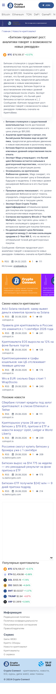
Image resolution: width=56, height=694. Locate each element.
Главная (6, 31)
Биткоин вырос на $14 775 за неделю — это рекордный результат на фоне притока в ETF (27, 466)
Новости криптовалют (24, 31)
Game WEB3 (10, 639)
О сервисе (9, 654)
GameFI (46, 14)
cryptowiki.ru (20, 266)
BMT (10, 590)
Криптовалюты (12, 650)
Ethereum (18, 14)
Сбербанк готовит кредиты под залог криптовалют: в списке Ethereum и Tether (27, 406)
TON (29, 14)
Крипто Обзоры (12, 643)
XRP (10, 601)
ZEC (10, 585)
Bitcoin (6, 14)
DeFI (36, 14)
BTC (10, 569)
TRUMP (12, 596)
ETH (10, 574)
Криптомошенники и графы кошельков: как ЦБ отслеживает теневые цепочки (24, 362)
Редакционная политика (17, 617)
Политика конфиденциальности (21, 620)
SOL (10, 580)
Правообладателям (14, 628)
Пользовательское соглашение (20, 624)
